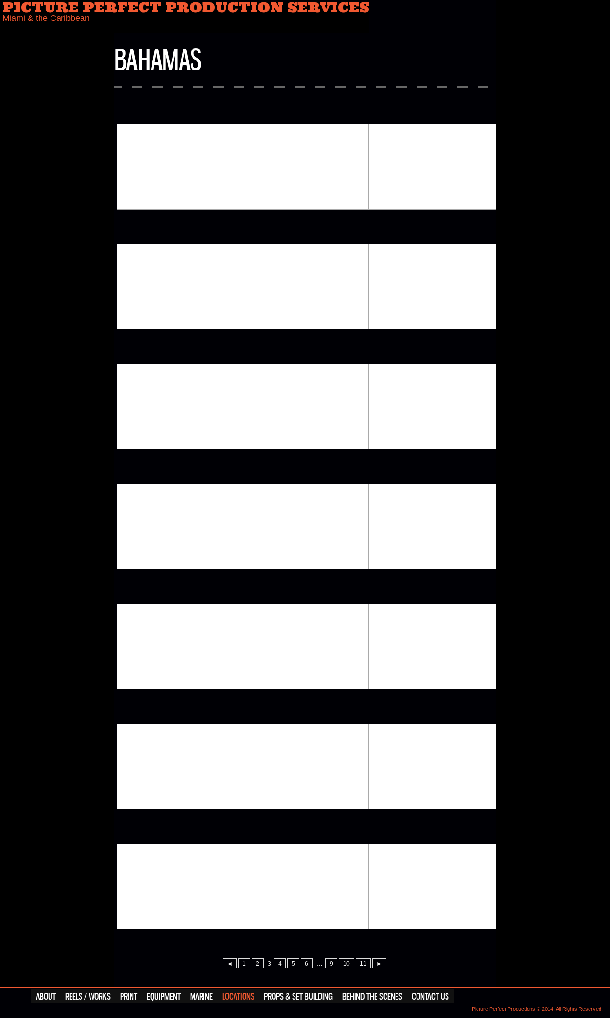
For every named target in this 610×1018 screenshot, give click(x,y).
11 (363, 963)
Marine (201, 997)
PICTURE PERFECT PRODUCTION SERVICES (185, 12)
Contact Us (430, 997)
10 (346, 963)
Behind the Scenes (372, 997)
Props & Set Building (298, 997)
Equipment (164, 997)
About (46, 997)
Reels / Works (88, 997)
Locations (238, 997)
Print (128, 997)
